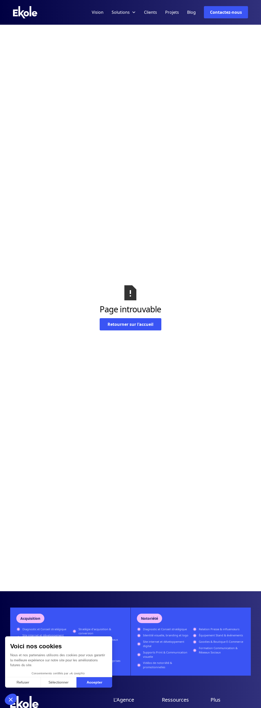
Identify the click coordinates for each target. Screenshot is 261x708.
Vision (97, 12)
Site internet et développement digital (163, 644)
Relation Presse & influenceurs (219, 629)
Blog (191, 12)
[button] (124, 12)
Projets (172, 12)
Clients (150, 12)
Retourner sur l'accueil (130, 324)
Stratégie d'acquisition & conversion (95, 631)
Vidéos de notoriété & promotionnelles (157, 665)
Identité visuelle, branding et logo (165, 635)
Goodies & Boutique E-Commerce (221, 641)
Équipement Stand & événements (221, 635)
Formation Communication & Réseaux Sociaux (218, 650)
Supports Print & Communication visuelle (165, 654)
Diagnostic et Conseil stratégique (44, 629)
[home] (25, 12)
